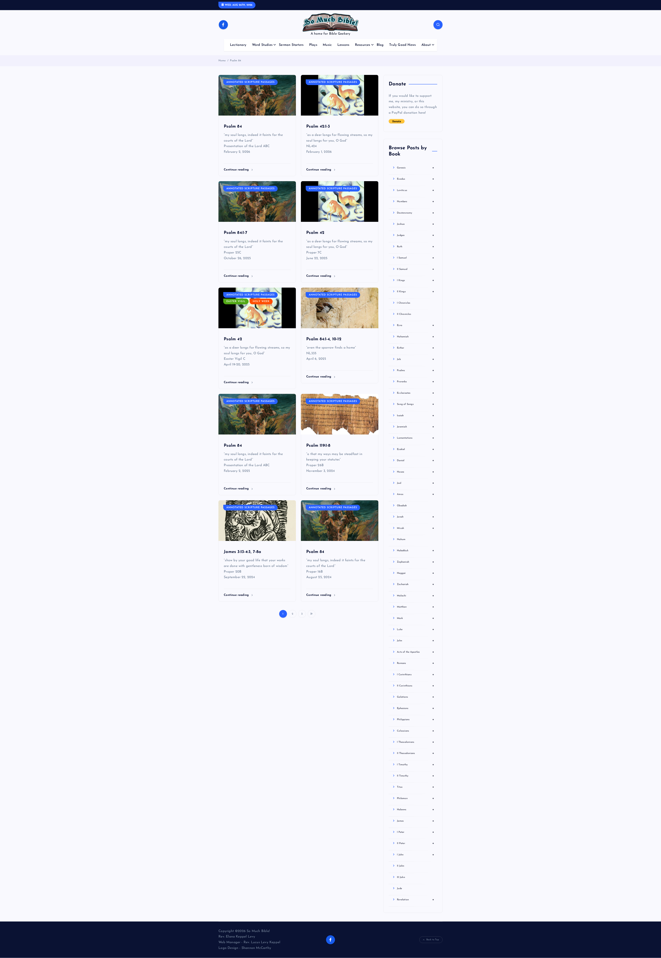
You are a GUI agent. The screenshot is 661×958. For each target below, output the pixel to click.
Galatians (415, 697)
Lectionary (238, 45)
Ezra (415, 325)
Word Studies (262, 45)
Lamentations (415, 438)
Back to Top (432, 940)
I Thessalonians (415, 742)
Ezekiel (415, 449)
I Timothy (415, 764)
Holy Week (261, 301)
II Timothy (415, 776)
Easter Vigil (235, 301)
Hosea (415, 472)
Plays (313, 45)
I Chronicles (403, 303)
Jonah (415, 517)
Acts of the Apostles (415, 652)
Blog (380, 45)
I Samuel (415, 258)
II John (400, 866)
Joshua (415, 224)
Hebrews (415, 809)
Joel (415, 483)
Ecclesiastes (415, 393)
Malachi (415, 595)
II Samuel (415, 269)
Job (415, 359)
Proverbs (415, 381)
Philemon (415, 798)
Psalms (415, 370)
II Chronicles (404, 314)
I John (415, 854)
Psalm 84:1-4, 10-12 (323, 339)
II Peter (415, 843)
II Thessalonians (415, 753)
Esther (415, 348)
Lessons (343, 45)
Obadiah (402, 505)
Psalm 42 (315, 233)
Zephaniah (415, 562)
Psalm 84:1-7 (235, 233)
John (415, 640)
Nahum (401, 539)
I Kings (415, 280)
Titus (415, 787)
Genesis (415, 167)
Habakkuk (415, 550)
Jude (399, 888)
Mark (415, 618)
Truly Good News (402, 45)
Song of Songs (415, 404)
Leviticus (415, 190)
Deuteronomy (415, 213)
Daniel (415, 460)
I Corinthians (415, 674)
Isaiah (415, 415)
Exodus (415, 179)
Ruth (415, 246)
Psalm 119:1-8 (318, 446)
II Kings (415, 291)
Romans (415, 663)
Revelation (415, 899)
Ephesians (415, 708)
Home (222, 60)
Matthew (415, 607)
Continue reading (237, 169)
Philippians (415, 719)
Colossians (415, 731)
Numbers (415, 201)
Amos (415, 494)
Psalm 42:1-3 (318, 127)
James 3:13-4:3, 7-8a (242, 552)
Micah (415, 528)
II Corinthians (415, 685)
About (426, 45)
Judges (415, 235)
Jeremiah (415, 426)
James (415, 821)
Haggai (415, 573)
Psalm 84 (235, 60)
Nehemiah (415, 336)
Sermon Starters (291, 45)
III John (401, 877)
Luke (415, 629)
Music (327, 45)
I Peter (415, 832)
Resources (362, 45)
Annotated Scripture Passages (250, 82)
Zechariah (415, 584)
